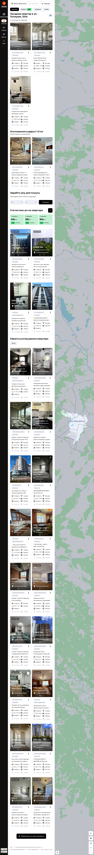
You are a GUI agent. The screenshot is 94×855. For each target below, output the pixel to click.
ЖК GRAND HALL (17, 807)
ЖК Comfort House (17, 753)
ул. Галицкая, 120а (17, 52)
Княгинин (15, 312)
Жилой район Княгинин (18, 592)
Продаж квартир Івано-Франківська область (28, 847)
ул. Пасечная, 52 (39, 312)
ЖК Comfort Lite (38, 167)
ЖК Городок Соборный (40, 753)
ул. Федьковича (38, 538)
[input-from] (17, 202)
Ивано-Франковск (17, 315)
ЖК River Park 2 (16, 485)
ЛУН (11, 847)
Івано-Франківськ (33, 849)
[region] (74, 427)
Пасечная (15, 55)
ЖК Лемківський (39, 432)
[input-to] (31, 202)
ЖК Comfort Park (17, 167)
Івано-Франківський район (17, 849)
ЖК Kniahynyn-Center (40, 378)
